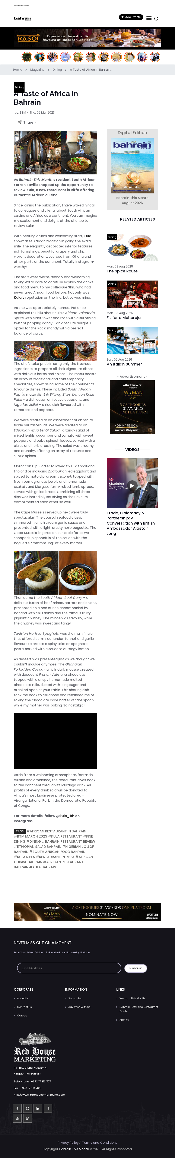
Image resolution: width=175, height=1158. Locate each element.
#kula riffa (24, 856)
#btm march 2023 (30, 836)
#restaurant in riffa (55, 856)
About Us (23, 998)
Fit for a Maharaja (124, 317)
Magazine (37, 69)
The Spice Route (122, 271)
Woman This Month (132, 998)
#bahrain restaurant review (68, 841)
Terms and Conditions (99, 1142)
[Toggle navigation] (148, 18)
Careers (22, 1015)
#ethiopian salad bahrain (37, 846)
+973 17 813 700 (30, 1088)
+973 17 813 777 (41, 1081)
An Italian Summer (124, 364)
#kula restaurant (65, 836)
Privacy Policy (68, 1142)
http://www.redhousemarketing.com (39, 1095)
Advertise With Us (79, 1007)
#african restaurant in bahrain (56, 831)
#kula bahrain (42, 867)
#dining (33, 841)
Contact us (24, 1007)
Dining (58, 69)
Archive (124, 1020)
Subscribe (74, 998)
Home (18, 69)
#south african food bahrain (57, 851)
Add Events (133, 17)
